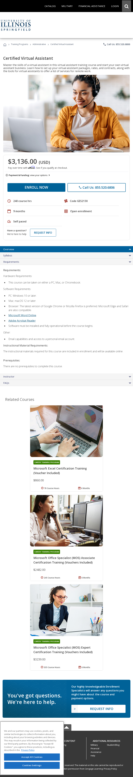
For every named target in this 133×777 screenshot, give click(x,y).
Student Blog (113, 744)
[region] (32, 748)
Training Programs (19, 44)
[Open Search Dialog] (126, 6)
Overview (8, 249)
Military (94, 744)
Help (93, 755)
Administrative (39, 44)
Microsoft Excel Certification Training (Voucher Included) (60, 470)
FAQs (6, 382)
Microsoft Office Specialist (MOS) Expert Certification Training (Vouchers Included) (63, 649)
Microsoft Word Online (22, 315)
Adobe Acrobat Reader (22, 320)
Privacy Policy (110, 768)
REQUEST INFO (43, 232)
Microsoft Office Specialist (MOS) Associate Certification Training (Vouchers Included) (64, 560)
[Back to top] (66, 740)
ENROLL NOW (36, 187)
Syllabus (7, 255)
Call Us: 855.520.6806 (116, 44)
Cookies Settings (32, 765)
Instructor (8, 376)
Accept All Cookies (31, 757)
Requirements (11, 261)
